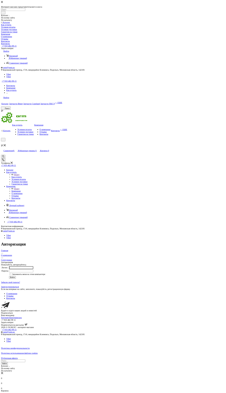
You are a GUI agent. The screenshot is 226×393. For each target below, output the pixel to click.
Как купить (17, 177)
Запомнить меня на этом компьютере (28, 274)
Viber (8, 74)
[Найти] (3, 12)
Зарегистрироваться (10, 287)
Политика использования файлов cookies (19, 353)
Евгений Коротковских (11, 318)
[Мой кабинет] (2, 143)
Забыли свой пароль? (10, 282)
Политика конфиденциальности (15, 348)
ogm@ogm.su (9, 67)
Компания (16, 191)
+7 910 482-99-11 (9, 46)
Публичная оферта (9, 358)
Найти (4, 363)
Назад (16, 174)
